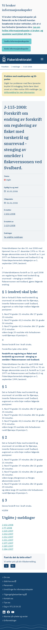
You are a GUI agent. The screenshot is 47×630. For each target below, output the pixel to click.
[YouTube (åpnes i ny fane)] (13, 613)
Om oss (7, 577)
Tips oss (7, 602)
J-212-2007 (7, 537)
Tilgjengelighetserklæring (14, 594)
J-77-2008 (7, 528)
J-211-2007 (7, 540)
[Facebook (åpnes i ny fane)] (8, 613)
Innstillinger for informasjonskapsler (18, 589)
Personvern (8, 585)
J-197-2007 (7, 543)
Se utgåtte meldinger (13, 237)
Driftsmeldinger (10, 620)
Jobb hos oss (9, 581)
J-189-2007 (7, 546)
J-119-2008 (9, 225)
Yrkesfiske (5, 67)
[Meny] (42, 59)
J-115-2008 (27, 67)
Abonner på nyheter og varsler (16, 616)
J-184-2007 (7, 549)
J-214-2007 (7, 534)
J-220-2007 (7, 531)
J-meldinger (15, 67)
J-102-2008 (9, 214)
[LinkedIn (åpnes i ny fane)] (4, 613)
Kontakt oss (8, 598)
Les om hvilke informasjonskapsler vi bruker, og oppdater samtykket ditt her (22, 30)
